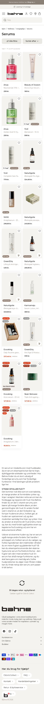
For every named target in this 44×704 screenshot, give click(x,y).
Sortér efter (31, 41)
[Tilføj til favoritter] (19, 54)
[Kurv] (39, 13)
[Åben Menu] (3, 14)
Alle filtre (13, 41)
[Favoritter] (31, 13)
